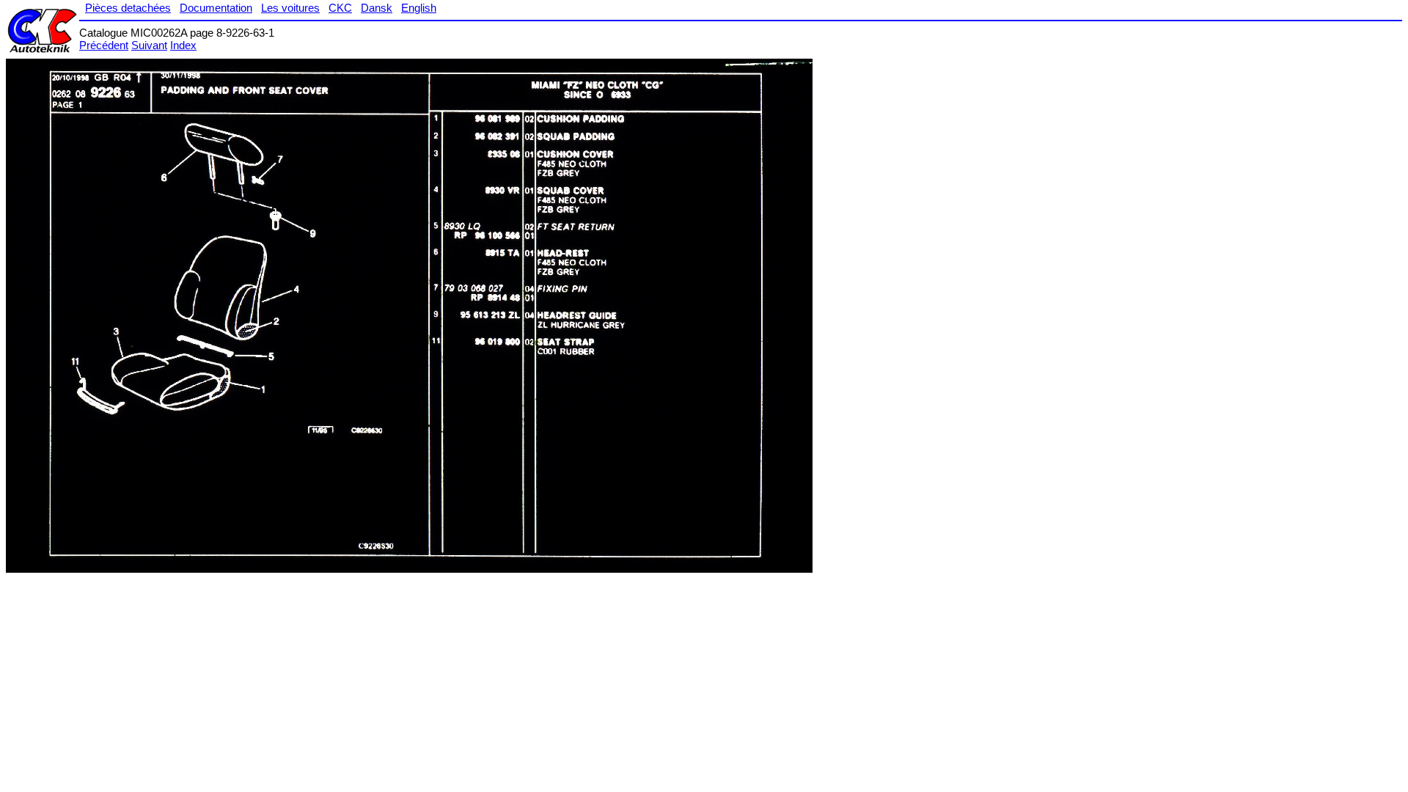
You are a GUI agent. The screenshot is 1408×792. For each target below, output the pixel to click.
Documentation (216, 7)
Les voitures (290, 7)
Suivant (149, 45)
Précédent (103, 45)
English (418, 7)
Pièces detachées (128, 7)
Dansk (376, 7)
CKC (340, 7)
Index (183, 45)
